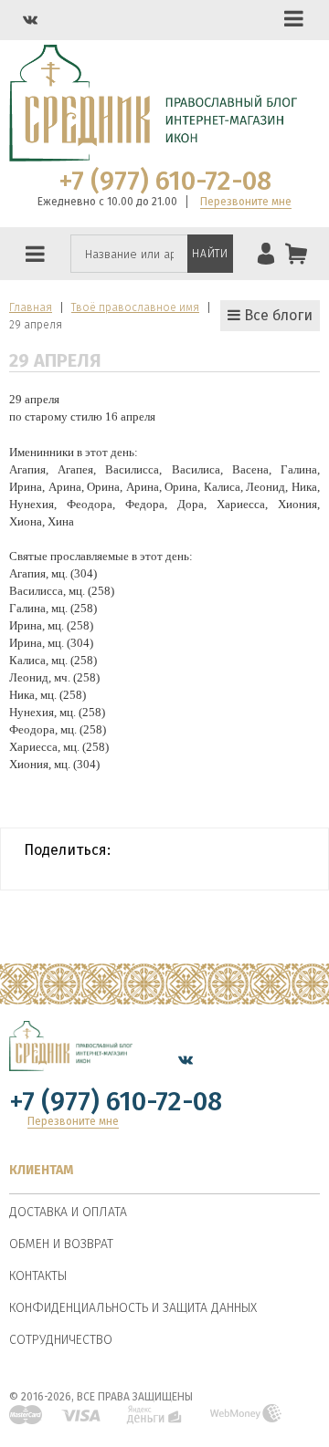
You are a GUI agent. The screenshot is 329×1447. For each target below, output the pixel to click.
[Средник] (71, 1059)
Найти (210, 253)
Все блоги (276, 315)
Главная (30, 307)
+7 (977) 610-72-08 (164, 182)
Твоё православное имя (135, 307)
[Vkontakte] (30, 19)
